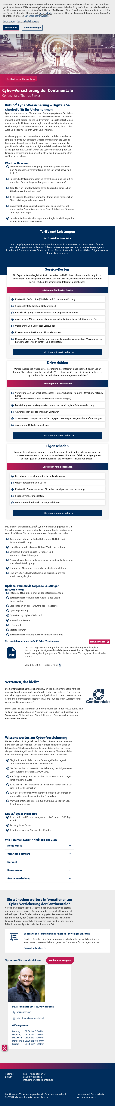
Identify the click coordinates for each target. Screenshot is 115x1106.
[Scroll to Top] (108, 1096)
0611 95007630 (23, 1012)
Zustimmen (11, 27)
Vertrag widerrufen (87, 1097)
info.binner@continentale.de (30, 1018)
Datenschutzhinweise (28, 21)
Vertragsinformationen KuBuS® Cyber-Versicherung (32, 641)
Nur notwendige (32, 27)
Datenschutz (45, 13)
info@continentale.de (36, 1097)
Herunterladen (97, 641)
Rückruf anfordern (33, 948)
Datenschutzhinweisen (36, 15)
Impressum (9, 21)
